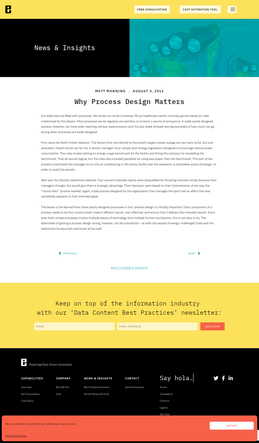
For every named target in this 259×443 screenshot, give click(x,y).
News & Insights (98, 378)
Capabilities (32, 378)
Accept (231, 425)
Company (63, 378)
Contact (132, 378)
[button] (122, 242)
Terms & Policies (15, 436)
